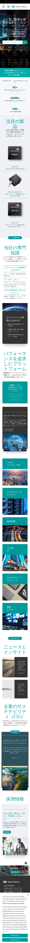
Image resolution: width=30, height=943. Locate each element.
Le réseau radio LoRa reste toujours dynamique (21, 687)
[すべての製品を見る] (15, 231)
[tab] (15, 271)
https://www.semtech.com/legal (13, 903)
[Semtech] (12, 883)
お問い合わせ (15, 872)
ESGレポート (15, 758)
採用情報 (7, 832)
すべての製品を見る (15, 237)
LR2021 (15, 166)
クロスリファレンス (15, 395)
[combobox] (13, 2)
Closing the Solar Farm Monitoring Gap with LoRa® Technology (21, 665)
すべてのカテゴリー (15, 638)
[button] (28, 894)
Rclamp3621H (15, 192)
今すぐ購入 (16, 75)
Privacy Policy (7, 911)
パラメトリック (15, 399)
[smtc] (19, 6)
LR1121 (15, 222)
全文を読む (8, 430)
